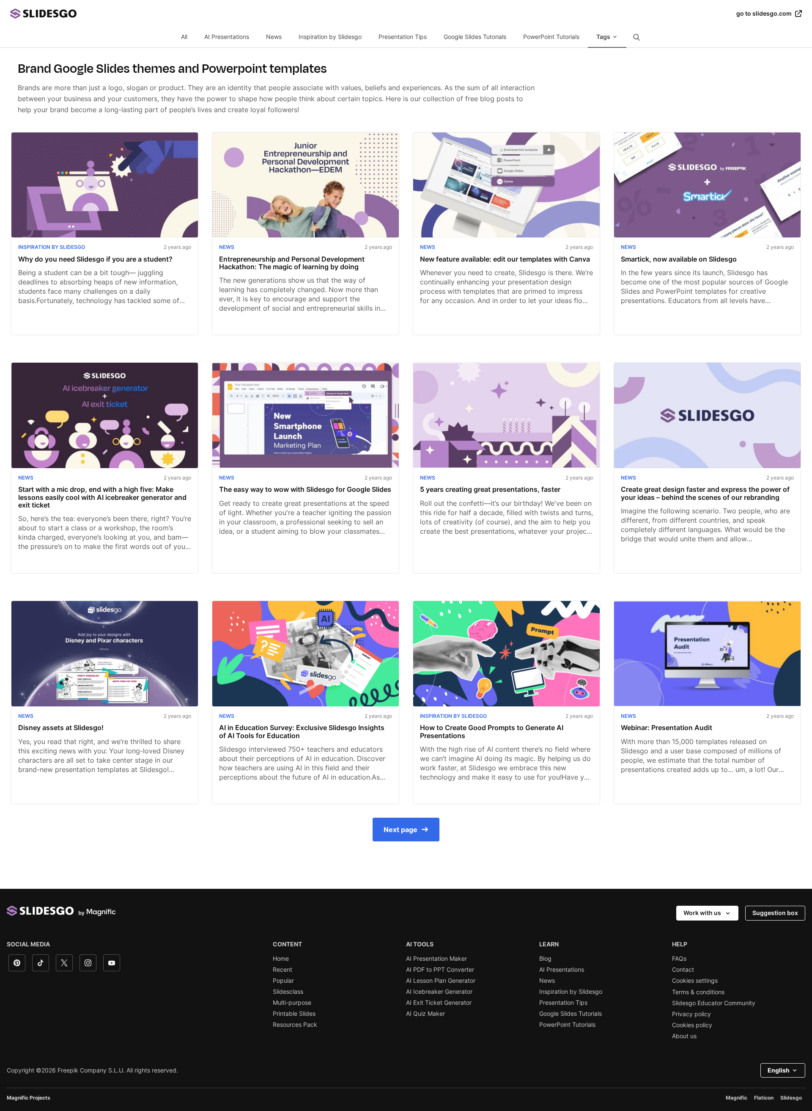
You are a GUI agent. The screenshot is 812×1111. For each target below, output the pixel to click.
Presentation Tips (403, 36)
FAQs (679, 958)
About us (684, 1036)
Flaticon (764, 1097)
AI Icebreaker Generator (439, 991)
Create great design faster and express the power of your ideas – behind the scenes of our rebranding (705, 493)
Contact (683, 969)
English (779, 1070)
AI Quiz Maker (425, 1013)
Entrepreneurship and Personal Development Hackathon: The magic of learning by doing (292, 263)
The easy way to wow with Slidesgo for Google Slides (305, 489)
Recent (282, 969)
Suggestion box (775, 912)
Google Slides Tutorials (475, 36)
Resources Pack (295, 1024)
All (184, 36)
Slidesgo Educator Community (713, 1003)
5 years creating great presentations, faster (490, 489)
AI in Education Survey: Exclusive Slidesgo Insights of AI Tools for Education (301, 731)
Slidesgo (791, 1097)
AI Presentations (226, 36)
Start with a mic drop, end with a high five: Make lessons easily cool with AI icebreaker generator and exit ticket (102, 497)
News (274, 36)
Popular (283, 980)
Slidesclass (288, 991)
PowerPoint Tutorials (551, 36)
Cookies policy (692, 1025)
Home (281, 958)
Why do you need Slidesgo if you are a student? (95, 259)
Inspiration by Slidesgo (330, 36)
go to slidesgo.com (764, 13)
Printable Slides (294, 1013)
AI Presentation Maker (436, 958)
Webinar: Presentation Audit (666, 727)
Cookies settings (695, 980)
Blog (545, 958)
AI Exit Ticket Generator (439, 1002)
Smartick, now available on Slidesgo (679, 259)
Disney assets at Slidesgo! (61, 727)
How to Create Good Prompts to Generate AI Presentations (491, 731)
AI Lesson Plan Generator (440, 980)
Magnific (736, 1097)
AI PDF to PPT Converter (440, 969)
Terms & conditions (698, 992)
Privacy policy (691, 1014)
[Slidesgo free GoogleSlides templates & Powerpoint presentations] (373, 13)
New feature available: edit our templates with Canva (505, 259)
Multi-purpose (292, 1002)
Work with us (702, 912)
